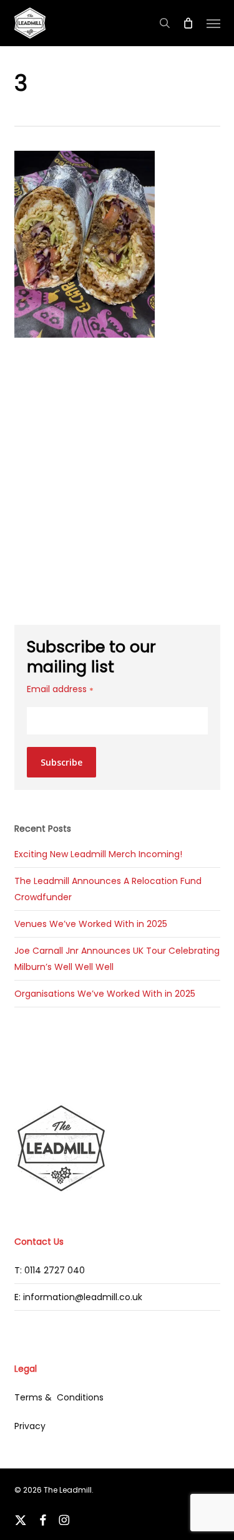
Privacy (30, 1426)
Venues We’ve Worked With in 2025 (90, 924)
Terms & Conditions (59, 1397)
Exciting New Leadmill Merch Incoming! (98, 854)
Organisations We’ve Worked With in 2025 (104, 993)
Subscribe (61, 762)
